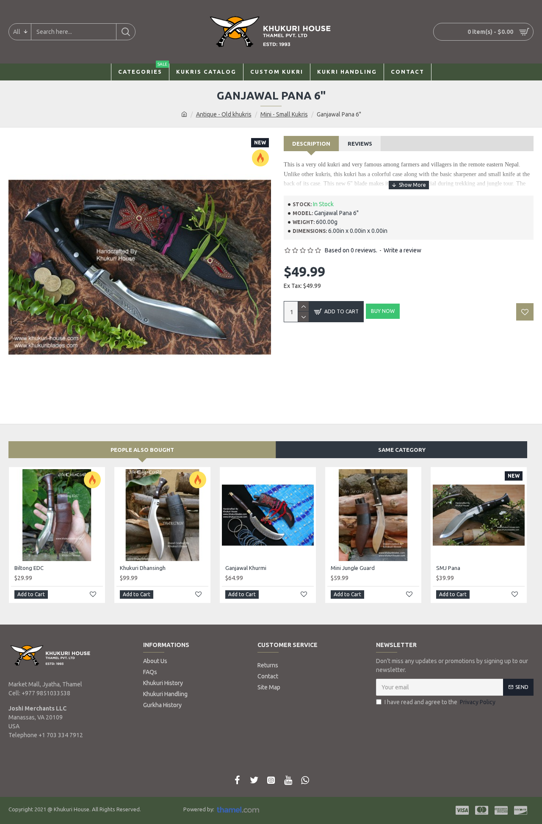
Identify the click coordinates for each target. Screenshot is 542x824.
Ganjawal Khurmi (245, 568)
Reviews (360, 144)
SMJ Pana (448, 568)
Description (311, 144)
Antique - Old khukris (224, 114)
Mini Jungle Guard (353, 568)
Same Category (402, 450)
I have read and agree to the (439, 702)
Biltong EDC (29, 568)
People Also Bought (142, 450)
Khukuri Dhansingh (143, 568)
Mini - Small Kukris (284, 114)
